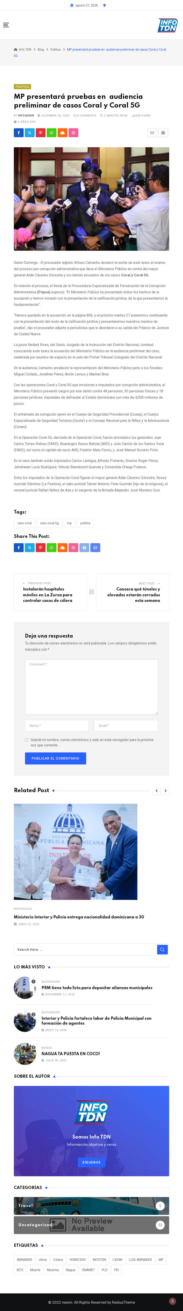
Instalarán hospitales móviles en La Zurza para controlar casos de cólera (47, 595)
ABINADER (24, 1260)
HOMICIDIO (78, 1260)
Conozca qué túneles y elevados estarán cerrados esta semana (133, 595)
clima (43, 1260)
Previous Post (39, 583)
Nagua (47, 1047)
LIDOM (117, 1260)
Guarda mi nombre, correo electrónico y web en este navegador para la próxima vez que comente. (92, 742)
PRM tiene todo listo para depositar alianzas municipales (97, 988)
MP (69, 523)
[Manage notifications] (172, 1301)
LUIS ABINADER (140, 1260)
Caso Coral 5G (49, 523)
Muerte (35, 1270)
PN (116, 1270)
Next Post (147, 583)
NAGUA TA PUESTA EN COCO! (71, 1054)
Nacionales (23, 908)
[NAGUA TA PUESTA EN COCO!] (25, 1054)
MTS (20, 1270)
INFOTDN (99, 1260)
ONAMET (88, 1270)
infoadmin (26, 115)
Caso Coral (24, 523)
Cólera (58, 1260)
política (85, 523)
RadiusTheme (123, 1302)
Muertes (53, 1270)
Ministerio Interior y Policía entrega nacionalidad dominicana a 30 (79, 917)
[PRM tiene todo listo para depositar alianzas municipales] (25, 988)
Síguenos (91, 1162)
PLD (105, 1270)
